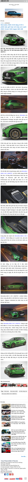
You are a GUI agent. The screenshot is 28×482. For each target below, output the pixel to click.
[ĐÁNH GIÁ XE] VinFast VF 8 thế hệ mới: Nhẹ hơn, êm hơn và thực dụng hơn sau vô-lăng (18, 406)
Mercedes (22, 115)
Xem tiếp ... (24, 456)
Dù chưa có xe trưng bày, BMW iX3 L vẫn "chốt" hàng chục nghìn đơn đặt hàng (18, 412)
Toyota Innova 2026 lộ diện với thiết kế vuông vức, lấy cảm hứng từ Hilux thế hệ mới (18, 438)
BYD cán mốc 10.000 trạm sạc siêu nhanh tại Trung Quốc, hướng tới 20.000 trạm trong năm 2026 (18, 432)
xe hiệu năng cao (23, 391)
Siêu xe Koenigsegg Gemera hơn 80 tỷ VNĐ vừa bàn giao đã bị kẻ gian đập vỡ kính (18, 450)
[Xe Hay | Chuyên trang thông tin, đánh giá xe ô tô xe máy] (4, 1)
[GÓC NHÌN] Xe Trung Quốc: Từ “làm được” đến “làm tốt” (18, 423)
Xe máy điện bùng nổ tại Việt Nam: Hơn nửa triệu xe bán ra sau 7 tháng (18, 444)
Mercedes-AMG (14, 391)
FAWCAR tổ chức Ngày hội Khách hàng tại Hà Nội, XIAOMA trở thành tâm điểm (18, 418)
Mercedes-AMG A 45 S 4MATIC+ (12, 323)
